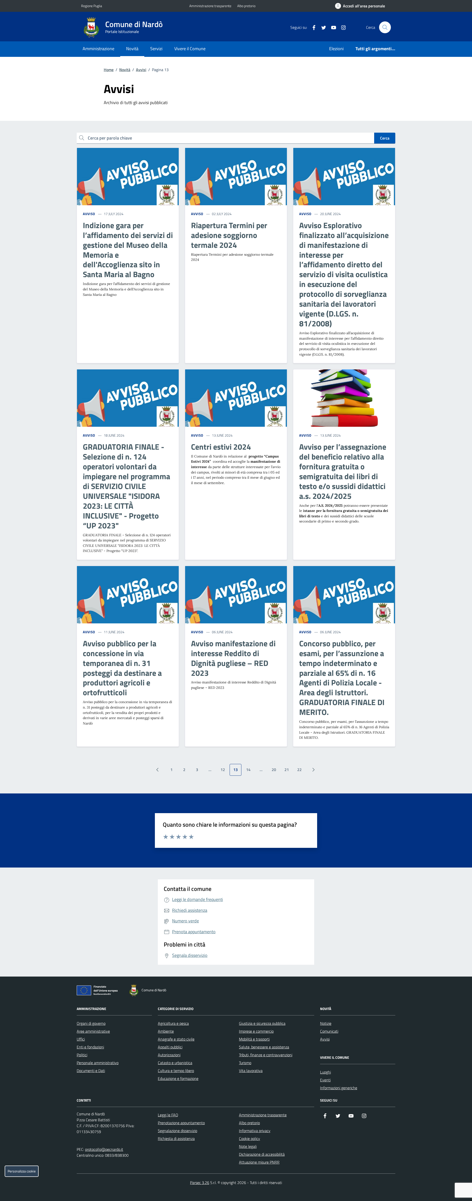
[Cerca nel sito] (385, 27)
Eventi (325, 1080)
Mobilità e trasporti (254, 1039)
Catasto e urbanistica (175, 1063)
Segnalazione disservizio (177, 1131)
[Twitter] (322, 27)
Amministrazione (98, 48)
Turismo (245, 1063)
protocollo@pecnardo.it (104, 1149)
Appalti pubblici (170, 1047)
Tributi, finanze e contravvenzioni (265, 1055)
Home (109, 70)
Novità (132, 48)
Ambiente (166, 1031)
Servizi (156, 48)
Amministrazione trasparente (210, 5)
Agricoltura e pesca (173, 1023)
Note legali (248, 1146)
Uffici (81, 1039)
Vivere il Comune (190, 48)
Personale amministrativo (97, 1063)
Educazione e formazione (178, 1078)
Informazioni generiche (338, 1088)
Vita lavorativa (251, 1071)
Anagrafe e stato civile (176, 1039)
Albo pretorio (246, 5)
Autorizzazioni (169, 1055)
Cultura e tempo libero (176, 1071)
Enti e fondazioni (90, 1047)
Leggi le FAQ (168, 1115)
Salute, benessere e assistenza (264, 1047)
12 (223, 770)
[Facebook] (312, 27)
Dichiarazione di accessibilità (262, 1154)
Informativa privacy (254, 1131)
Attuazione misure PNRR (259, 1162)
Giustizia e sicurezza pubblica (262, 1023)
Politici (82, 1055)
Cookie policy (249, 1138)
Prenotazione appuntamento (181, 1123)
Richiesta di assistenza (176, 1138)
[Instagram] (341, 27)
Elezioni (336, 48)
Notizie (325, 1023)
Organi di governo (91, 1023)
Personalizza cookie (22, 1171)
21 (286, 770)
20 (274, 770)
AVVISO (89, 213)
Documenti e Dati (91, 1071)
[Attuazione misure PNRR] (98, 991)
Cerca (384, 138)
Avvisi (141, 70)
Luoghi (325, 1072)
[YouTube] (332, 27)
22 (299, 770)
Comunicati (329, 1031)
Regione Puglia (91, 5)
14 (248, 770)
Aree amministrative (93, 1031)
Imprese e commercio (256, 1031)
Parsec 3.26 (199, 1182)
